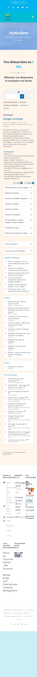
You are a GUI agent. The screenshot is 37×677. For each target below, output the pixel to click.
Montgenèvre (25, 613)
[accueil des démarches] (18, 92)
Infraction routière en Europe (18, 329)
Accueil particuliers (11, 102)
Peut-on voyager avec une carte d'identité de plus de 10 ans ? (18, 263)
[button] (18, 187)
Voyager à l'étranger (11, 105)
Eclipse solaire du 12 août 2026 (18, 503)
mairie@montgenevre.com (18, 3)
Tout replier (16, 183)
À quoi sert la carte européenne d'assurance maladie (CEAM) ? (17, 280)
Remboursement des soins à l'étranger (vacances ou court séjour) (19, 310)
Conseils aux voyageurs (17, 398)
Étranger (23, 102)
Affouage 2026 (18, 484)
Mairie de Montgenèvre (15, 610)
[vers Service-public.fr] (31, 95)
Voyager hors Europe (15, 366)
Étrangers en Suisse (15, 411)
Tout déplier (28, 183)
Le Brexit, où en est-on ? (17, 440)
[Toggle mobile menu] (33, 17)
